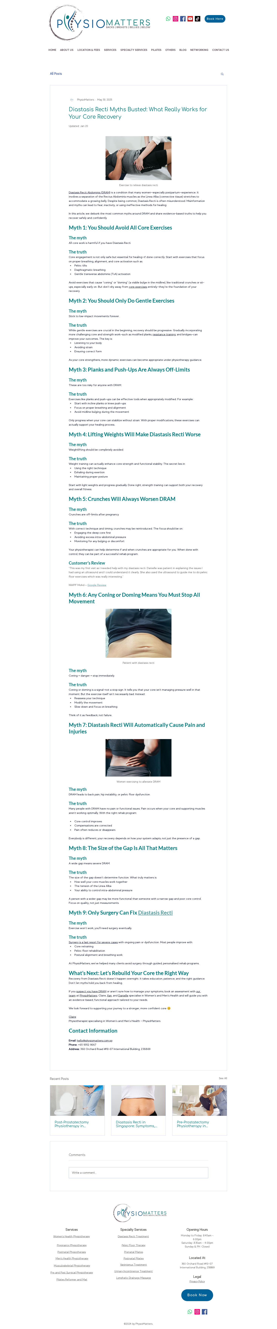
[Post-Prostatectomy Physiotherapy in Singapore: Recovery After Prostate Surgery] (77, 1100)
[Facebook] (183, 18)
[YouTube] (190, 18)
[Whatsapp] (168, 18)
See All (223, 1078)
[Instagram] (175, 18)
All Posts (56, 74)
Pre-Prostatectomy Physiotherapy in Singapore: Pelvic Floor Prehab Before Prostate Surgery (197, 1124)
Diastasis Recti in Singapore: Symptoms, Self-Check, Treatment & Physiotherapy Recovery (136, 1124)
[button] (66, 50)
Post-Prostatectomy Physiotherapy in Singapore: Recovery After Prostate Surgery (77, 1124)
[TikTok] (197, 18)
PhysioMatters (143, 1323)
